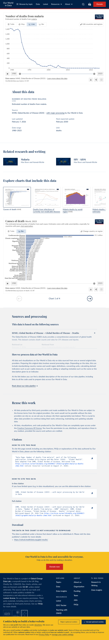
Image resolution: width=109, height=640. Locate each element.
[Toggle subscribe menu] (89, 4)
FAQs (40, 604)
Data (38, 4)
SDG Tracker (61, 605)
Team (76, 596)
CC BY (27, 81)
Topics (58, 582)
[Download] (91, 80)
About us (77, 582)
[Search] (83, 4)
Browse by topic (26, 4)
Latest (45, 4)
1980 (14, 74)
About (67, 4)
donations (38, 625)
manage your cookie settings (62, 634)
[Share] (96, 80)
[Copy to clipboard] (89, 458)
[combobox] (83, 4)
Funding (77, 591)
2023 (100, 74)
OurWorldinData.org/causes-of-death (17, 290)
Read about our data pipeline (24, 386)
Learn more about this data (57, 78)
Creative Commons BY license (29, 428)
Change (92, 231)
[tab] (11, 24)
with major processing (55, 113)
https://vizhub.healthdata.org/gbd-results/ (31, 540)
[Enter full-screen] (101, 80)
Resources (55, 4)
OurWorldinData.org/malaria (14, 81)
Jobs (75, 600)
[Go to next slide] (89, 298)
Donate (100, 4)
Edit (92, 24)
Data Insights (61, 591)
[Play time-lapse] (7, 74)
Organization (79, 587)
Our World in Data (8, 4)
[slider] (20, 74)
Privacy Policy (44, 634)
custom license (9, 598)
